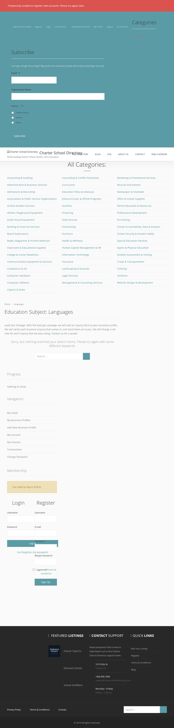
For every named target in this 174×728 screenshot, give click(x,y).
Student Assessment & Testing (134, 254)
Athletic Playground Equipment (25, 212)
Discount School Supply (77, 668)
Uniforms (122, 275)
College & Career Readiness (23, 254)
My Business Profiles (18, 420)
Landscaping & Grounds (75, 268)
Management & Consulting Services (82, 282)
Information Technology (75, 254)
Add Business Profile (22, 26)
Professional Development (132, 212)
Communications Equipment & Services (29, 261)
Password (12, 526)
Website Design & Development (135, 282)
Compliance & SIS (17, 268)
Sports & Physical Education (133, 247)
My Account (13, 434)
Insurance (67, 261)
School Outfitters (73, 685)
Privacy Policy (14, 709)
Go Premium (60, 26)
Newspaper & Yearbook (130, 191)
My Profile (98, 26)
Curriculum (68, 184)
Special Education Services (132, 240)
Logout (110, 26)
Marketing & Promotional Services (136, 177)
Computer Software (18, 282)
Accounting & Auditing (20, 177)
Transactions (14, 449)
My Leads (12, 412)
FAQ (109, 154)
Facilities (67, 205)
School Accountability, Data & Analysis (138, 226)
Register (38, 26)
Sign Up (45, 582)
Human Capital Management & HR (81, 247)
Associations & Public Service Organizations (32, 198)
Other (18, 122)
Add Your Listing (139, 648)
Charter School (22, 112)
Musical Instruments (129, 184)
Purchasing (123, 219)
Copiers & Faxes (16, 289)
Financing (67, 212)
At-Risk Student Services (21, 205)
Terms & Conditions (141, 662)
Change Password (17, 456)
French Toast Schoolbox (77, 651)
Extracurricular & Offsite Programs (81, 198)
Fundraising (69, 226)
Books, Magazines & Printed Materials (28, 240)
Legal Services (70, 275)
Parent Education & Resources (134, 205)
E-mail (38, 526)
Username (12, 512)
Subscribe (19, 136)
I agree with (46, 571)
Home (7, 304)
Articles (139, 36)
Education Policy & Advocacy (78, 191)
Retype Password (43, 555)
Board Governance (17, 233)
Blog (97, 154)
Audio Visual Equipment (20, 219)
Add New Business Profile (21, 427)
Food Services (69, 219)
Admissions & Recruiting (21, 191)
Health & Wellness (72, 240)
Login (48, 26)
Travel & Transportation (130, 261)
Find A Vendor (159, 154)
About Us (123, 154)
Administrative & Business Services (27, 184)
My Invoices (13, 442)
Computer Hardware (18, 275)
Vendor (19, 117)
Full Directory (80, 154)
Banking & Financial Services (23, 226)
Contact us (57, 333)
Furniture (67, 233)
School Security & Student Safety (135, 233)
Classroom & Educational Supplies (26, 247)
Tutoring (122, 268)
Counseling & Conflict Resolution (80, 177)
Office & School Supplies (131, 198)
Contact (140, 154)
